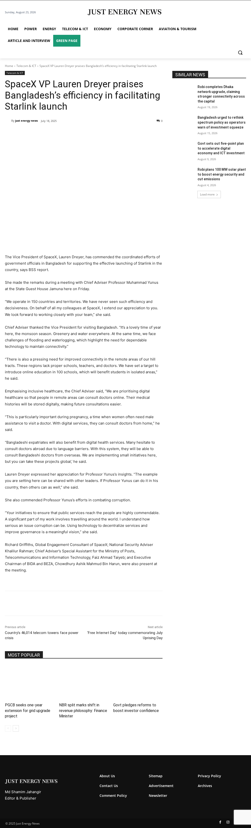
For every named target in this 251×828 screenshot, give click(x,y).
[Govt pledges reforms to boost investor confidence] (138, 682)
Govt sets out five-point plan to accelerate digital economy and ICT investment (221, 148)
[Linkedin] (72, 133)
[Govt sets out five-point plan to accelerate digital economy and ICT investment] (183, 149)
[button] (240, 52)
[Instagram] (227, 822)
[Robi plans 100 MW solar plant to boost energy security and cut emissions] (183, 175)
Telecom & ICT (26, 66)
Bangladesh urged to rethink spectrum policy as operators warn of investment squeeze (222, 122)
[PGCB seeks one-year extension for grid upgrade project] (29, 682)
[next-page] (16, 728)
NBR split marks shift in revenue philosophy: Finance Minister (83, 710)
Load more (207, 194)
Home (9, 66)
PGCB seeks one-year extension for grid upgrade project (27, 710)
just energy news (26, 120)
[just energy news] (8, 120)
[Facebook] (39, 133)
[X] (50, 133)
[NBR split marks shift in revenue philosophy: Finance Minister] (83, 682)
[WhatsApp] (61, 133)
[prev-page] (8, 728)
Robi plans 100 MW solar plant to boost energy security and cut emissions (222, 174)
